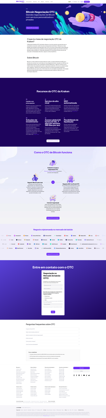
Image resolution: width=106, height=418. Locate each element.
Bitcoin (30, 235)
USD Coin (42, 244)
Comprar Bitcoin (19, 388)
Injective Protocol (94, 239)
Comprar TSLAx (47, 390)
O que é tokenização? (63, 392)
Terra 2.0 (40, 239)
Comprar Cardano (19, 394)
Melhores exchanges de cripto (64, 395)
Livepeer (8, 239)
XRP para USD (61, 372)
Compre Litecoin (19, 397)
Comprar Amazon (34, 392)
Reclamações (33, 382)
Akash (6, 248)
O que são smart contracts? (64, 390)
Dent (102, 235)
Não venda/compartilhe (43, 401)
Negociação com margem (20, 372)
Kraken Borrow (18, 382)
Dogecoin (32, 239)
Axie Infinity (84, 248)
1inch (10, 244)
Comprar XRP (18, 392)
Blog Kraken (33, 372)
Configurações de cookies (35, 401)
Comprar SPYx (47, 392)
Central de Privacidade (19, 401)
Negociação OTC (19, 374)
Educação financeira (63, 386)
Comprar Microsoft (34, 395)
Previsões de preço (48, 380)
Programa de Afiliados (34, 376)
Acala (16, 239)
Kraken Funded (19, 383)
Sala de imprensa (34, 374)
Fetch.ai (23, 239)
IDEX (34, 244)
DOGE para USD (62, 376)
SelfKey (65, 239)
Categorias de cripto (48, 379)
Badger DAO (86, 235)
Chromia (102, 248)
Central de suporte (34, 380)
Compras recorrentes (20, 380)
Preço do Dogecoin (48, 372)
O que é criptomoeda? (63, 388)
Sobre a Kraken (34, 367)
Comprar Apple (33, 391)
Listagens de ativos (34, 377)
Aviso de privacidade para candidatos (49, 402)
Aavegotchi (21, 235)
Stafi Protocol (59, 244)
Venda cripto (18, 370)
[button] (28, 1)
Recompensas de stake (20, 379)
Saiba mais (36, 134)
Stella (5, 235)
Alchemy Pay (74, 239)
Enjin (41, 248)
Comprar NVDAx (48, 388)
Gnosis (50, 244)
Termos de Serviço (19, 402)
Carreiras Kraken (33, 370)
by (18, 407)
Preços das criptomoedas (50, 367)
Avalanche (26, 244)
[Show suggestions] (61, 288)
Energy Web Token (40, 235)
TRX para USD (61, 379)
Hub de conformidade (51, 401)
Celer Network (78, 244)
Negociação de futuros (20, 373)
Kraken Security (33, 369)
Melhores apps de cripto (63, 394)
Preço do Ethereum (48, 370)
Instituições (18, 376)
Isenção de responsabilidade (38, 402)
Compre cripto (18, 369)
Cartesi (57, 239)
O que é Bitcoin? (62, 391)
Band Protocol (24, 248)
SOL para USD (61, 374)
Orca (95, 235)
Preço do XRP (47, 373)
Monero (93, 248)
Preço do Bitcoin (48, 369)
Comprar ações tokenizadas (50, 386)
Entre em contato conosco (50, 171)
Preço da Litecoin (48, 377)
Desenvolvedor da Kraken (35, 373)
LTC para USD (61, 380)
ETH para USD (61, 370)
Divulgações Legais (46, 415)
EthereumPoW (52, 235)
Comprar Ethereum (19, 390)
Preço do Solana (48, 376)
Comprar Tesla (33, 390)
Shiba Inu (14, 248)
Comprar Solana (19, 395)
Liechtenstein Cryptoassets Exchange (94, 244)
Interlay (76, 248)
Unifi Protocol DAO (51, 248)
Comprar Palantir (34, 394)
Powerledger (62, 235)
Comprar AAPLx (47, 391)
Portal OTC (74, 111)
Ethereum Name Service (65, 248)
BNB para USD (61, 373)
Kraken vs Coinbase (62, 397)
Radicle (77, 235)
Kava (70, 235)
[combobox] (52, 288)
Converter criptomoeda (63, 367)
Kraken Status (33, 379)
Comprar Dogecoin (19, 391)
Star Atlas (34, 248)
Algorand (18, 244)
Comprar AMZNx (48, 394)
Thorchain (84, 239)
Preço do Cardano (48, 374)
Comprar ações (34, 386)
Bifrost (13, 235)
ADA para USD (61, 377)
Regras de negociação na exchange (28, 402)
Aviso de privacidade (27, 401)
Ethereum (49, 239)
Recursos (18, 367)
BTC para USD (61, 369)
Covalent (69, 244)
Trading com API (19, 377)
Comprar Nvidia (33, 388)
